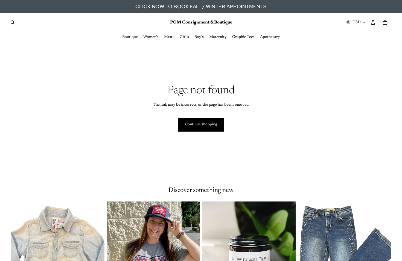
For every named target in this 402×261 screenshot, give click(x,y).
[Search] (13, 22)
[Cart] (385, 22)
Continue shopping (201, 124)
